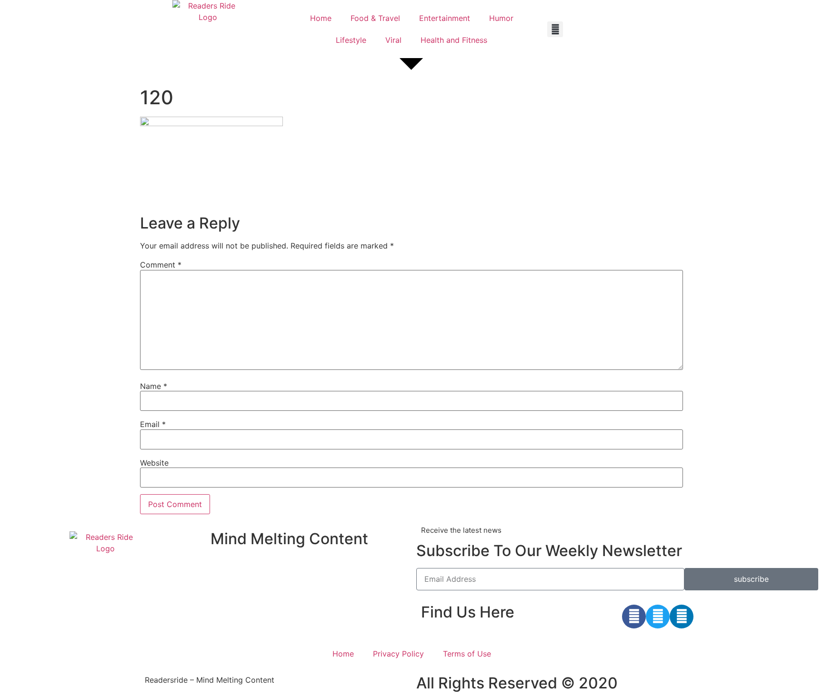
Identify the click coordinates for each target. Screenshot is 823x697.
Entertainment (444, 18)
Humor (501, 18)
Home (320, 18)
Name (153, 386)
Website (154, 463)
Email (153, 424)
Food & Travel (375, 18)
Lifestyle (351, 40)
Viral (393, 40)
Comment (160, 265)
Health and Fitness (454, 40)
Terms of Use (467, 653)
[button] (555, 29)
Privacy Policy (398, 653)
